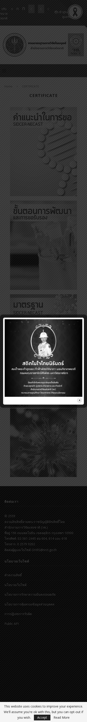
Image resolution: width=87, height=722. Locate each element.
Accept (42, 717)
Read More (62, 717)
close (79, 400)
